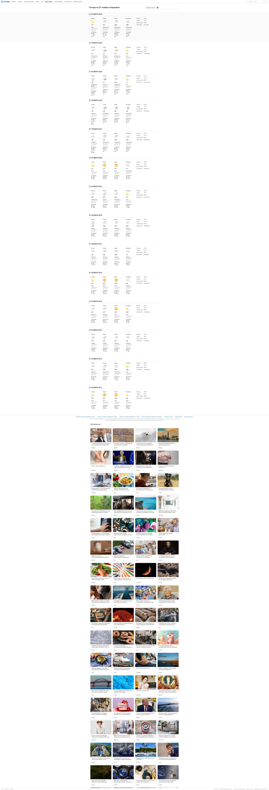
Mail (2, 789)
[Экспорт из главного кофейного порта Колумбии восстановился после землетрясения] (145, 730)
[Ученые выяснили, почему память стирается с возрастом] (145, 775)
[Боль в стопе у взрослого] (100, 461)
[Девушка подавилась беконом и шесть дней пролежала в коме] (168, 506)
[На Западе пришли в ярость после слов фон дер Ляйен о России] (123, 461)
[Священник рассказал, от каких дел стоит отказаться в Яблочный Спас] (168, 685)
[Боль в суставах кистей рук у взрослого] (168, 461)
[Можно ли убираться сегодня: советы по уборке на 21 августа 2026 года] (168, 730)
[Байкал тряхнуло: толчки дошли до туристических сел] (168, 663)
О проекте (216, 789)
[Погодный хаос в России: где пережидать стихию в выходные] (123, 753)
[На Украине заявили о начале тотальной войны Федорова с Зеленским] (168, 551)
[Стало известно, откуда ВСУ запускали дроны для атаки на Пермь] (145, 438)
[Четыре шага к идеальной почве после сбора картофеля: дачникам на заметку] (168, 573)
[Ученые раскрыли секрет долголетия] (168, 528)
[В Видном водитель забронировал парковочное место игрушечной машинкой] (123, 551)
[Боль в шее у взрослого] (145, 685)
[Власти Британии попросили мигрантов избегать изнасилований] (168, 438)
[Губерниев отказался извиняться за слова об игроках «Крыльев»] (168, 753)
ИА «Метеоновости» (264, 789)
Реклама (12, 789)
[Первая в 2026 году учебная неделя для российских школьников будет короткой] (145, 551)
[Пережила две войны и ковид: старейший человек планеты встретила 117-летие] (168, 596)
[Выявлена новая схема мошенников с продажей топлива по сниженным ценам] (123, 528)
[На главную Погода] (6, 1)
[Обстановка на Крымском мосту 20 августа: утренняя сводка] (100, 685)
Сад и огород (178, 416)
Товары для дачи (188, 416)
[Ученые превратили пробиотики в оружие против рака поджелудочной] (123, 685)
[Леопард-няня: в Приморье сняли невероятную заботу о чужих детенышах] (100, 506)
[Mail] (2, 1)
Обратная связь (249, 789)
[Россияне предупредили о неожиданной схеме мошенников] (168, 640)
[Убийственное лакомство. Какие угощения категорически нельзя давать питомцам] (100, 596)
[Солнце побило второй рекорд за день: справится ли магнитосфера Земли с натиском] (123, 618)
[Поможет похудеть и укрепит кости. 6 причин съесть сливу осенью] (145, 528)
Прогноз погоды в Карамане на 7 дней (129, 416)
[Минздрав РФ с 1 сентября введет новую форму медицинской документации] (100, 483)
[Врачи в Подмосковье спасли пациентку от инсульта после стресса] (123, 730)
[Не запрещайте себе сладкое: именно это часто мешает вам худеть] (123, 708)
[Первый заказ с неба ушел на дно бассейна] (145, 753)
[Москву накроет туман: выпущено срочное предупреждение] (168, 708)
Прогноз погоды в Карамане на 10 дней (152, 416)
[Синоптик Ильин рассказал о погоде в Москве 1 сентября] (100, 708)
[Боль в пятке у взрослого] (145, 663)
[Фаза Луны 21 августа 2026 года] (145, 573)
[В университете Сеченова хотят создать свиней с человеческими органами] (145, 618)
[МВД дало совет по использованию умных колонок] (100, 551)
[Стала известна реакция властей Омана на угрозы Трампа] (145, 708)
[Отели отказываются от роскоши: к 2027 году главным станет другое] (100, 753)
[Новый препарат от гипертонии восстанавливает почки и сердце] (100, 528)
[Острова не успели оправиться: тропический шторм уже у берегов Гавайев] (168, 775)
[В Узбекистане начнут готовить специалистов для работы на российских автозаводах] (168, 618)
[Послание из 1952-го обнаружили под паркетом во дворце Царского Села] (123, 438)
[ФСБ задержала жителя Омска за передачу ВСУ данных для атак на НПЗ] (123, 506)
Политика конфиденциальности (225, 789)
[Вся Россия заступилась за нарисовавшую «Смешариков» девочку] (123, 573)
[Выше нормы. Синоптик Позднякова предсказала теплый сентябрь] (145, 596)
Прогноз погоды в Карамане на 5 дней (107, 416)
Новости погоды (168, 416)
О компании (6, 789)
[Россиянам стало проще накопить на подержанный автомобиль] (100, 618)
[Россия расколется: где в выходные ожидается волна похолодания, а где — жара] (168, 483)
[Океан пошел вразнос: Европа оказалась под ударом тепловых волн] (145, 506)
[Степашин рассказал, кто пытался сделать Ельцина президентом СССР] (100, 438)
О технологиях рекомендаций (239, 789)
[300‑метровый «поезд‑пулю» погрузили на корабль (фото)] (123, 663)
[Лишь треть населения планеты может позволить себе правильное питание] (100, 573)
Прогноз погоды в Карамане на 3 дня (85, 416)
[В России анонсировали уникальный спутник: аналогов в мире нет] (123, 775)
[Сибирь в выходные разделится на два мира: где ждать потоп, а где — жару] (100, 640)
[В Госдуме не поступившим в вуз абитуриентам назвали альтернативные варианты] (123, 596)
